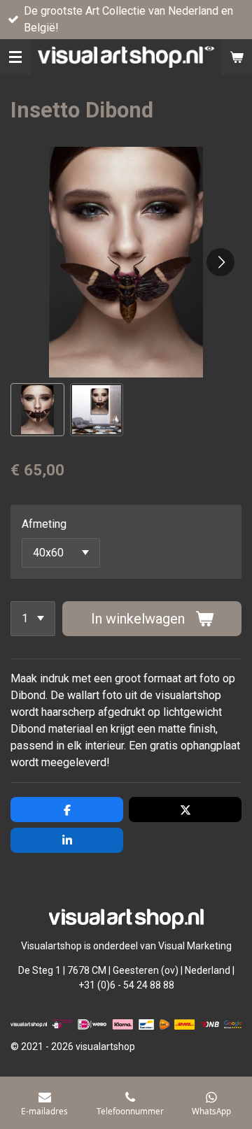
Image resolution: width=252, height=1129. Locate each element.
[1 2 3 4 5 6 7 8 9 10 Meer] (32, 618)
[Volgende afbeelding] (220, 262)
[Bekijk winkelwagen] (236, 57)
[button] (37, 410)
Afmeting (44, 524)
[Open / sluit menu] (15, 57)
